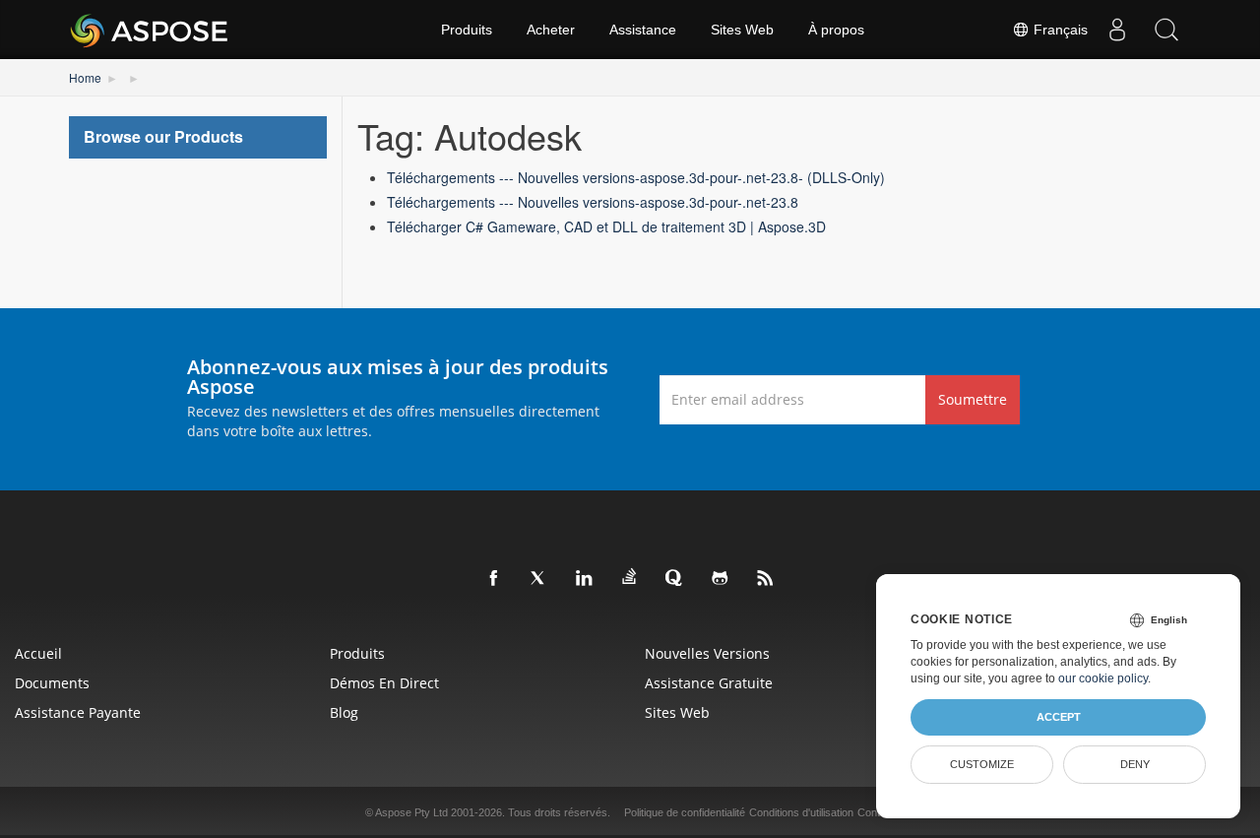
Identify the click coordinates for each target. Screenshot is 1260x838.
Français (1059, 29)
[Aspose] (150, 29)
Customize (982, 764)
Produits (466, 29)
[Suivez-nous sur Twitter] (539, 579)
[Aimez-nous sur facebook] (494, 579)
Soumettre (972, 399)
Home (85, 77)
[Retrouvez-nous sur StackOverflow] (630, 577)
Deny (1135, 764)
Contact (876, 812)
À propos (836, 29)
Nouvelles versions (707, 653)
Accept (1059, 717)
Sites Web (742, 29)
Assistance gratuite (709, 683)
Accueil (38, 653)
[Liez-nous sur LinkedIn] (585, 579)
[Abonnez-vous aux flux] (766, 579)
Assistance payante (78, 712)
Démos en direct (384, 683)
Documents (52, 683)
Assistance (642, 29)
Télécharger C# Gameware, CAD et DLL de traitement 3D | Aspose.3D (606, 226)
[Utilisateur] (1117, 29)
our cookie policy (1103, 678)
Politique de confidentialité (684, 812)
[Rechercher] (1166, 29)
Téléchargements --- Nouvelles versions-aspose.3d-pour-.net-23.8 (592, 202)
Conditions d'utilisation (801, 812)
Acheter (551, 29)
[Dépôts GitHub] (720, 579)
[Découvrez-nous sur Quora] (675, 579)
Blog (344, 712)
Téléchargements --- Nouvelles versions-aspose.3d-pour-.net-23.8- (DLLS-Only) (636, 177)
